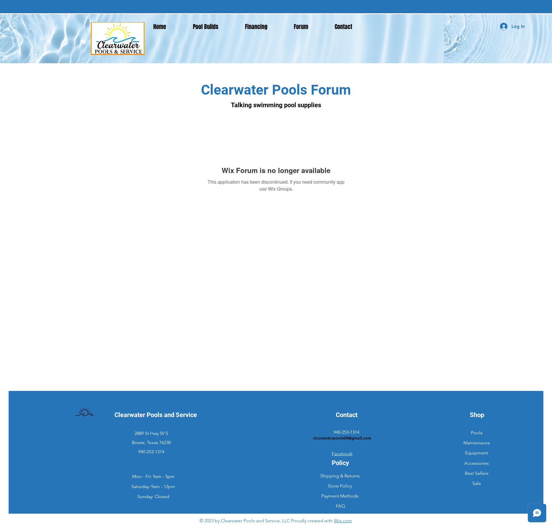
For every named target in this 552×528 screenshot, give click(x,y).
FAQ (340, 506)
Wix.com (343, 520)
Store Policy (340, 486)
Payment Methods (340, 496)
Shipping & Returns (340, 476)
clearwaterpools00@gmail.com (342, 438)
